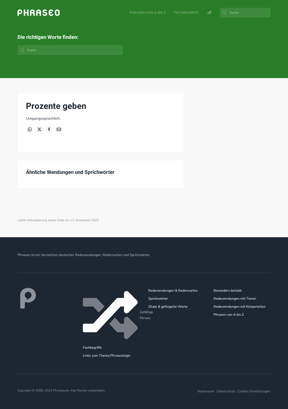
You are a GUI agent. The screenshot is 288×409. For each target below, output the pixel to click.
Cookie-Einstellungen (254, 391)
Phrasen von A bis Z (147, 12)
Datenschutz (226, 391)
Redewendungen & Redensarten (173, 290)
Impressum (205, 391)
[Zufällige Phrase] (111, 315)
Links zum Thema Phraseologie (106, 355)
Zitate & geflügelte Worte (168, 306)
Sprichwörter (158, 298)
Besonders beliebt (228, 290)
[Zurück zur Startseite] (38, 12)
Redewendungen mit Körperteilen (239, 306)
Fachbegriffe (186, 12)
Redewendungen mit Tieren (235, 298)
